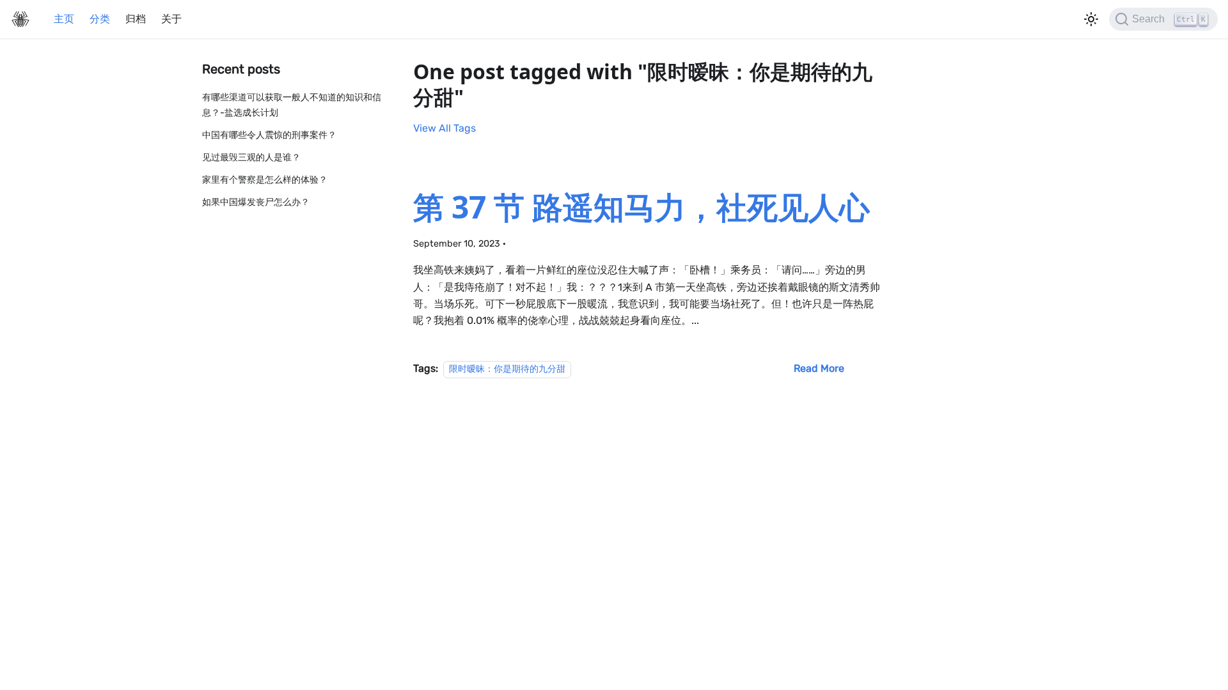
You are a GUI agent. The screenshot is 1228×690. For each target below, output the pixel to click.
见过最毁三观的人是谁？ (251, 157)
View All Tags (444, 128)
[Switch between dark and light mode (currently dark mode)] (1091, 19)
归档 (135, 19)
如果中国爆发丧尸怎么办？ (256, 202)
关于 (171, 19)
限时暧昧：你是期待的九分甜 (507, 369)
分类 (100, 19)
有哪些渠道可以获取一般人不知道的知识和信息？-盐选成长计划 (291, 105)
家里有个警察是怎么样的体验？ (264, 179)
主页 (64, 19)
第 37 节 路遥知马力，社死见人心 (641, 206)
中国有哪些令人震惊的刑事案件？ (269, 135)
